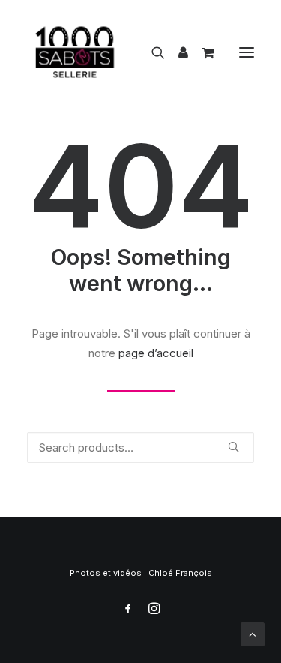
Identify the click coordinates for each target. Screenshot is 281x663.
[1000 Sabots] (75, 52)
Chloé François (180, 573)
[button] (246, 52)
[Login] (176, 52)
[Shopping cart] (201, 52)
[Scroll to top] (253, 633)
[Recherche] (151, 52)
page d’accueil (155, 353)
